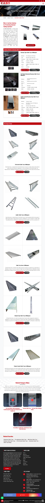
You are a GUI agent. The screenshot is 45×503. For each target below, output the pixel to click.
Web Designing (32, 500)
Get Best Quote (25, 92)
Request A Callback (35, 92)
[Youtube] (41, 1)
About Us (25, 454)
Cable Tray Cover (6, 478)
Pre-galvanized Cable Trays (21, 439)
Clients (24, 458)
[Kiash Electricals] (5, 3)
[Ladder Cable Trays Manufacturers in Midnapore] (22, 195)
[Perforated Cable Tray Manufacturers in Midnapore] (22, 144)
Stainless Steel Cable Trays (9, 441)
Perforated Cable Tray (7, 473)
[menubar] (43, 4)
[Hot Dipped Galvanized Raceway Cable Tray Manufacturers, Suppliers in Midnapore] (10, 80)
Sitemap (24, 463)
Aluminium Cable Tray (33, 441)
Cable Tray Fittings (7, 442)
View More (7, 468)
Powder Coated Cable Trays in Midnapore (22, 366)
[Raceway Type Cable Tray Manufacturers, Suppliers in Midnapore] (10, 58)
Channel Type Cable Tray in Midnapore (22, 315)
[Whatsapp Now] (2, 497)
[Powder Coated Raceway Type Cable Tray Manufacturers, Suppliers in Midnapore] (10, 103)
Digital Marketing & (38, 500)
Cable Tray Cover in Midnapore (22, 265)
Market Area (25, 464)
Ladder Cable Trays (6, 475)
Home (4, 17)
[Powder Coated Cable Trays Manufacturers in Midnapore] (22, 346)
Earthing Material (26, 455)
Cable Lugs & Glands (27, 457)
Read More (27, 171)
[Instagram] (43, 1)
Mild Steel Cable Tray (32, 439)
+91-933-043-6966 (6, 0)
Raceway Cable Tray (7, 476)
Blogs (24, 460)
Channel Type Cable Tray (7, 479)
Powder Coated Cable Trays (8, 481)
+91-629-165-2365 (29, 485)
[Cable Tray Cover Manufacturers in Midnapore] (22, 245)
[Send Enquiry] (2, 500)
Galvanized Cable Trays (9, 439)
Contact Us (25, 461)
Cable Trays (10, 17)
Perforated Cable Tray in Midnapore (22, 164)
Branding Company (38, 501)
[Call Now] (42, 500)
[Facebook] (39, 1)
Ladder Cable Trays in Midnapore (22, 215)
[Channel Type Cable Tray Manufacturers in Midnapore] (22, 296)
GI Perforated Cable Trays (22, 441)
